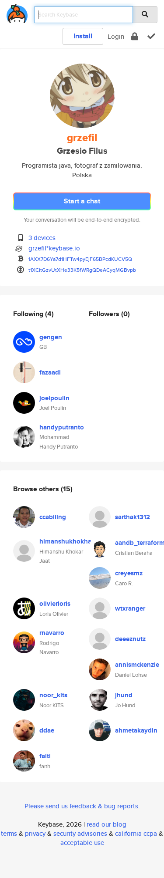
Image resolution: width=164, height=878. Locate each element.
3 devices (42, 237)
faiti (45, 756)
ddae (46, 730)
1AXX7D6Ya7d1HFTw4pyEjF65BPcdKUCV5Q (80, 259)
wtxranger (130, 608)
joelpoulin (54, 398)
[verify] (151, 36)
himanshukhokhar (66, 541)
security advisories (80, 833)
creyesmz (129, 573)
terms (9, 833)
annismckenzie (137, 664)
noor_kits (53, 695)
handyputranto (61, 427)
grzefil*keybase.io (54, 248)
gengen (50, 337)
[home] (17, 12)
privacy (35, 833)
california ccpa (136, 833)
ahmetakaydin (136, 730)
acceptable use (82, 842)
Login (116, 36)
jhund (124, 695)
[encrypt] (134, 36)
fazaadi (50, 372)
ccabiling (52, 517)
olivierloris (54, 603)
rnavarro (51, 633)
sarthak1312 (132, 517)
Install (82, 36)
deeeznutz (130, 639)
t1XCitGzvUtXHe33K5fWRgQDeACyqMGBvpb (82, 270)
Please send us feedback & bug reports (81, 805)
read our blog (106, 824)
